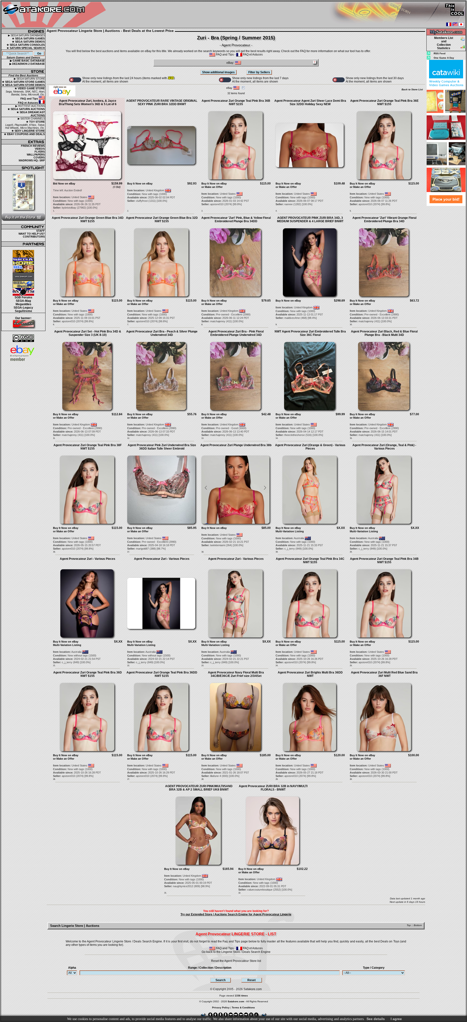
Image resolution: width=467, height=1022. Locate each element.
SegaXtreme (23, 311)
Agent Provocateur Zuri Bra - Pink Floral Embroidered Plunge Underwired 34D (236, 333)
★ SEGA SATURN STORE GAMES (23, 81)
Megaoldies (23, 304)
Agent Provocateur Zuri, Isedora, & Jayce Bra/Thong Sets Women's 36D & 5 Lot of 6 (88, 102)
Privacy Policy (221, 1007)
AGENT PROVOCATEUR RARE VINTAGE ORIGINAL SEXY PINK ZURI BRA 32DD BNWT (161, 102)
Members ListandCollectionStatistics (443, 43)
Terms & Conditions (243, 1007)
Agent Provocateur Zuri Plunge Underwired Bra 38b (235, 445)
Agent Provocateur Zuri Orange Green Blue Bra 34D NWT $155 (88, 219)
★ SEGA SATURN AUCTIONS (26, 109)
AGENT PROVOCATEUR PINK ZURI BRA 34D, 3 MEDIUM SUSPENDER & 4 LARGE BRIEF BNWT (310, 219)
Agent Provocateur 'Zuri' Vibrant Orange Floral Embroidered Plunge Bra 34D (384, 219)
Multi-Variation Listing (290, 531)
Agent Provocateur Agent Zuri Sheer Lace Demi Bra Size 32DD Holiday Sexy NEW (310, 102)
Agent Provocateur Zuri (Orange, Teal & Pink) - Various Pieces (384, 446)
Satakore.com (252, 989)
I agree (396, 1019)
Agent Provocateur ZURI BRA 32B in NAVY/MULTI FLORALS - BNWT (273, 787)
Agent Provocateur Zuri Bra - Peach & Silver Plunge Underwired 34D (162, 333)
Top (409, 925)
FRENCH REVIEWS (33, 145)
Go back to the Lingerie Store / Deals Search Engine (236, 952)
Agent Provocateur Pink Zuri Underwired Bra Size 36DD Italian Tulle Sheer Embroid (162, 446)
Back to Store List (412, 89)
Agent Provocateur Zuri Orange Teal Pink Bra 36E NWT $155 (384, 102)
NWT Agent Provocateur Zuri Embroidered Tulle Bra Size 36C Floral (310, 333)
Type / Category (374, 967)
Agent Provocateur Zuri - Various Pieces (87, 559)
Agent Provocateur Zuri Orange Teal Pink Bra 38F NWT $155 (88, 446)
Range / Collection (209, 967)
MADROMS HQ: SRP (32, 160)
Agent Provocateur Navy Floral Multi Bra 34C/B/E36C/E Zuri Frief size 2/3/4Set (236, 674)
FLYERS (40, 151)
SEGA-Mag (23, 301)
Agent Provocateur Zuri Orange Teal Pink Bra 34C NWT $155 (310, 560)
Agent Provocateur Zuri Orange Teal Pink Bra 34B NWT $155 (384, 560)
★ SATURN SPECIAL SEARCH (26, 47)
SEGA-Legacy (23, 307)
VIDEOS (40, 148)
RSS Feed (439, 53)
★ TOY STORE (35, 121)
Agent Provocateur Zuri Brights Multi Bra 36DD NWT (310, 674)
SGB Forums (23, 297)
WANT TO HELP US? (31, 233)
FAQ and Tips (29, 98)
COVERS (39, 157)
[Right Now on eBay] (62, 95)
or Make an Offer (212, 186)
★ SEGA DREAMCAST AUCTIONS (31, 114)
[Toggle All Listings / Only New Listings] (75, 79)
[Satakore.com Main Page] (55, 14)
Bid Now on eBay (64, 183)
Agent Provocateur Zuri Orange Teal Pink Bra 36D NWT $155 (87, 674)
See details (376, 1019)
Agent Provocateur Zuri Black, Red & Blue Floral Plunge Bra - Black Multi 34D (384, 333)
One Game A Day (444, 57)
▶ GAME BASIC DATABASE (27, 60)
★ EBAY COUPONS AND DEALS (24, 134)
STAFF (40, 230)
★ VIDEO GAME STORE (30, 88)
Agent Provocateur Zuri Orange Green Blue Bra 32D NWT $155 (162, 219)
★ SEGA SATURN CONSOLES (26, 44)
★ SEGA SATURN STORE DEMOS (23, 84)
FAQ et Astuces (28, 102)
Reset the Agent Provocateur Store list (236, 961)
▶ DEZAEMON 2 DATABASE (27, 63)
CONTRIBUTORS (34, 236)
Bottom (418, 925)
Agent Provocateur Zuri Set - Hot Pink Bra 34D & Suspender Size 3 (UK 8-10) (87, 333)
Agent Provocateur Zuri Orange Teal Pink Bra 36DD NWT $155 (161, 674)
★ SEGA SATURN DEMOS (28, 41)
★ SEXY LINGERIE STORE (28, 130)
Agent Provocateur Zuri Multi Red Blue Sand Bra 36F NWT (384, 674)
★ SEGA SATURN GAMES (28, 38)
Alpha (72, 967)
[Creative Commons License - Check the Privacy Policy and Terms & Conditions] (23, 338)
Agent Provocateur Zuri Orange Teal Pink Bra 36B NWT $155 (236, 102)
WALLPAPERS (36, 154)
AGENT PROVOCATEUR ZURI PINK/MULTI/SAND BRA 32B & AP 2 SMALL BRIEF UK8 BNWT (199, 787)
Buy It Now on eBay (140, 183)
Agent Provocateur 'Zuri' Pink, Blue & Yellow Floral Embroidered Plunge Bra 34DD (236, 219)
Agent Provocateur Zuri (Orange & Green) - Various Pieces (310, 446)
